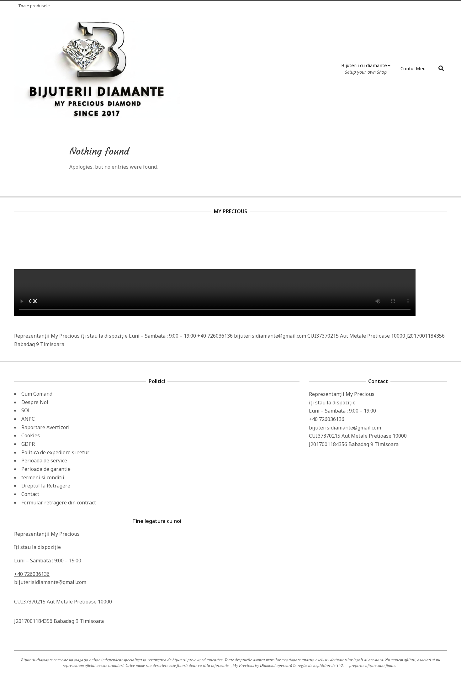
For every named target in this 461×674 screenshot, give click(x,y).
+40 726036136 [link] (32, 574)
